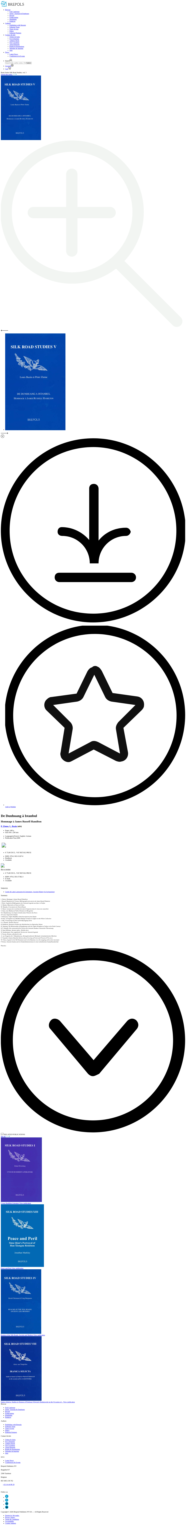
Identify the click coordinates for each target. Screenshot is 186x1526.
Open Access (13, 29)
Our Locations (14, 43)
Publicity (12, 21)
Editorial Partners (15, 33)
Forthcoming (13, 17)
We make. (12, 1515)
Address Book (14, 41)
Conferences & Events (17, 56)
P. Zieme (4, 826)
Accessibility (9, 1521)
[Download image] (93, 622)
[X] (6, 1501)
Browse (7, 10)
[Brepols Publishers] (12, 6)
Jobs (10, 50)
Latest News (13, 54)
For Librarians (14, 39)
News (7, 52)
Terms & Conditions (12, 1519)
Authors (8, 23)
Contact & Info (10, 35)
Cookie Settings (10, 1523)
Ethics (11, 31)
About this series (7, 74)
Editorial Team (14, 27)
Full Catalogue (14, 12)
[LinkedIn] (6, 1508)
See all (3, 1136)
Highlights (13, 19)
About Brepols (14, 44)
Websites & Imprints (16, 48)
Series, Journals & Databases (19, 14)
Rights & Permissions (16, 46)
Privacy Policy (10, 1517)
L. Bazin (13, 826)
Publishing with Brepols (17, 25)
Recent (11, 15)
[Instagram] (6, 1504)
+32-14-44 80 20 (8, 1484)
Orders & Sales (14, 37)
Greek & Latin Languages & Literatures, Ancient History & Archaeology (30, 892)
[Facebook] (6, 1497)
